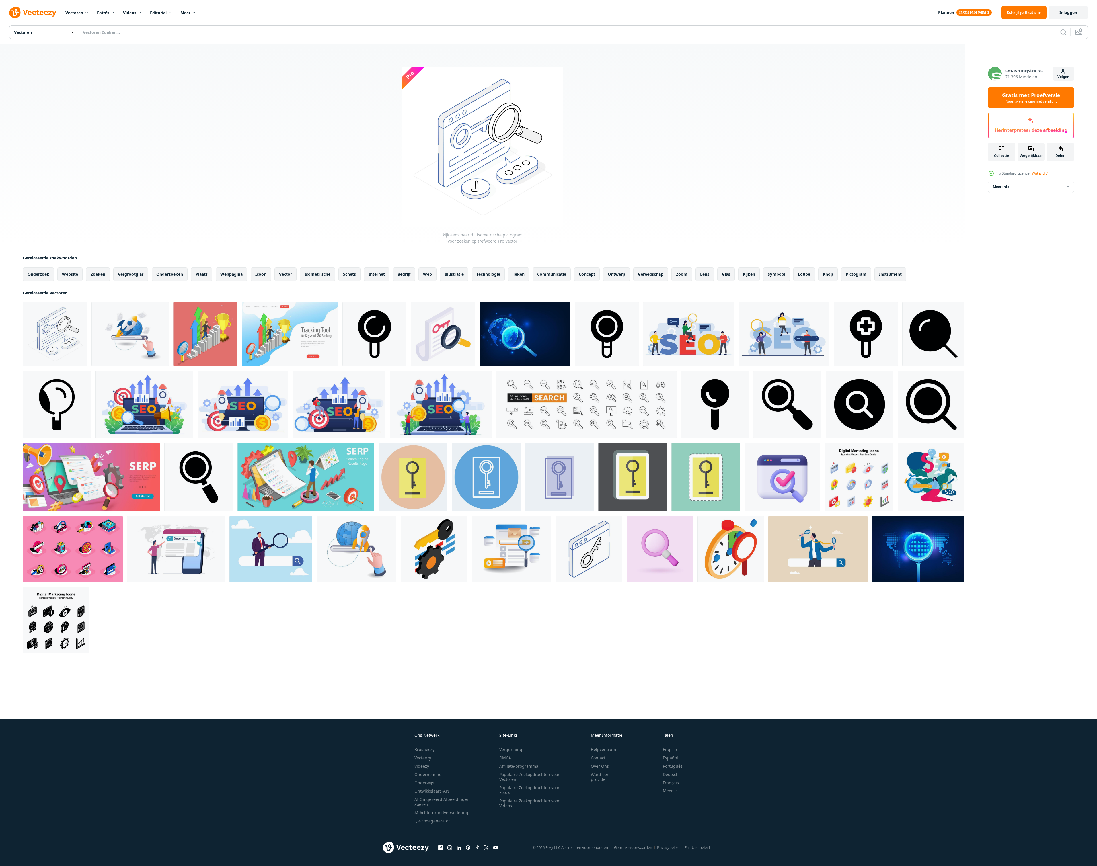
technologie (488, 274)
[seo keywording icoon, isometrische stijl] (434, 549)
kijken (749, 274)
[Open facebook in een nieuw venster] (440, 847)
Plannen (946, 12)
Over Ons (600, 766)
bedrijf (404, 274)
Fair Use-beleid (697, 847)
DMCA (505, 758)
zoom (681, 274)
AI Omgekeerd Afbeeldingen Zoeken (441, 802)
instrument (890, 274)
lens (704, 274)
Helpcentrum (603, 749)
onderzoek (38, 274)
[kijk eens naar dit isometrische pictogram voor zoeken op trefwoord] (55, 334)
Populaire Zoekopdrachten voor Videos (529, 803)
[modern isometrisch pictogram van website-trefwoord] (589, 549)
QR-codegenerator (432, 821)
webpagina (231, 274)
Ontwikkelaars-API (431, 791)
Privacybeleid (668, 847)
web (427, 274)
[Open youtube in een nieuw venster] (495, 847)
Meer (185, 12)
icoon (260, 274)
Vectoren (74, 12)
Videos (129, 12)
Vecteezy (422, 758)
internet (377, 274)
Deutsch (671, 774)
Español (670, 758)
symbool (776, 274)
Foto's (103, 12)
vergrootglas (131, 274)
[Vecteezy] (32, 12)
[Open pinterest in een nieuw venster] (468, 847)
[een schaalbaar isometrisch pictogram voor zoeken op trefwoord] (443, 334)
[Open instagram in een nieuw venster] (449, 847)
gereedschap (650, 274)
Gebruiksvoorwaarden (633, 847)
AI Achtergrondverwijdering (441, 812)
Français (671, 782)
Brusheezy (424, 749)
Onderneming (428, 774)
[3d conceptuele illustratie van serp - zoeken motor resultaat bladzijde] (91, 477)
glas (726, 274)
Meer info (1001, 186)
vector (285, 274)
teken (519, 274)
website (70, 274)
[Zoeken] (1063, 32)
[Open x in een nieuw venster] (486, 847)
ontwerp (616, 274)
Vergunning (510, 749)
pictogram (856, 274)
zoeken (98, 274)
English (670, 749)
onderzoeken (169, 274)
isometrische (317, 274)
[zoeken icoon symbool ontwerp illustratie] (374, 334)
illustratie (454, 274)
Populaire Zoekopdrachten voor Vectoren (529, 777)
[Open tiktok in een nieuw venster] (477, 847)
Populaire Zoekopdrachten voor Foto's (529, 790)
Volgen (1063, 76)
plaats (202, 274)
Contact (598, 758)
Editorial (158, 12)
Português (673, 766)
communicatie (551, 274)
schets (349, 274)
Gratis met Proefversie (1031, 98)
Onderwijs (424, 782)
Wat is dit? (1040, 173)
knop (828, 274)
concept (587, 274)
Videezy (421, 766)
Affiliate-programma (518, 766)
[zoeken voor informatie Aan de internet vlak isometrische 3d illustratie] (511, 549)
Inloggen (1068, 12)
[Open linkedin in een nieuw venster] (459, 847)
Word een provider (600, 777)
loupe (804, 274)
